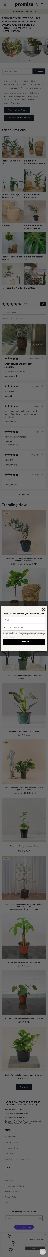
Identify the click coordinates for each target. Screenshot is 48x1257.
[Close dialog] (43, 609)
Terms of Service (12, 637)
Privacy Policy (6, 637)
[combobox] (7, 627)
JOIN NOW (24, 641)
